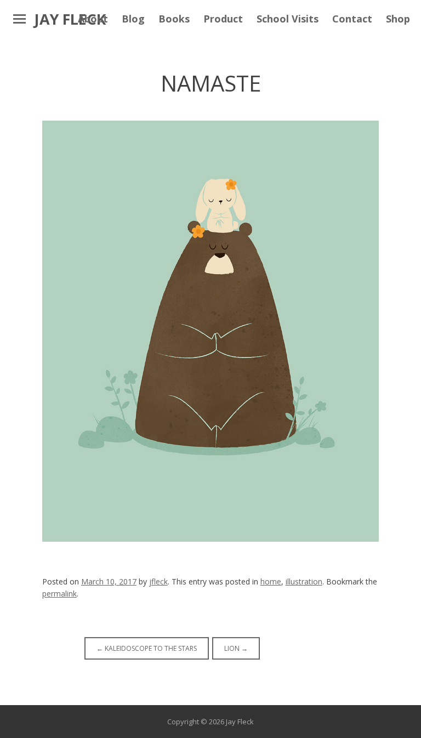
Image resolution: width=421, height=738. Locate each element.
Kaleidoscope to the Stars (146, 648)
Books (174, 18)
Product (223, 18)
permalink (59, 593)
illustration (304, 581)
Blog (133, 18)
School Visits (287, 18)
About (93, 18)
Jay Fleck (70, 19)
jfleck (158, 581)
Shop (398, 18)
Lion (236, 648)
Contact (352, 18)
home (270, 581)
